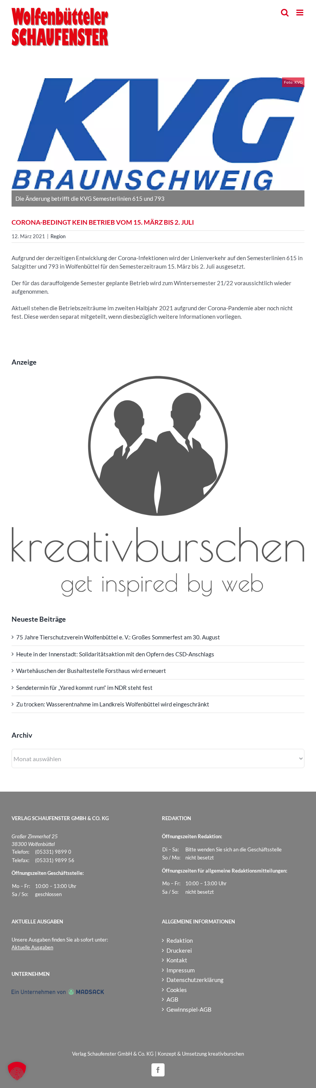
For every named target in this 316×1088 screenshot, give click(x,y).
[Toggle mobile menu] (300, 12)
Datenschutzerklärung (195, 979)
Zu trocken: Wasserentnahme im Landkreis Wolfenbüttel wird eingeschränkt (112, 704)
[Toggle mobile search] (285, 12)
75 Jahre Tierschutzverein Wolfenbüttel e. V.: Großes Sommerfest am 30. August (118, 637)
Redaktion (179, 940)
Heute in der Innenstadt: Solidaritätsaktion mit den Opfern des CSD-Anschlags (115, 654)
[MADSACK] (58, 992)
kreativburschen (226, 1054)
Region (58, 236)
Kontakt (176, 960)
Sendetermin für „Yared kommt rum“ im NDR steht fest (84, 687)
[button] (17, 1071)
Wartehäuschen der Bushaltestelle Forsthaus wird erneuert (91, 670)
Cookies (176, 989)
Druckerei (179, 950)
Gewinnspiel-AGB (189, 1009)
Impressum (180, 970)
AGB (172, 999)
